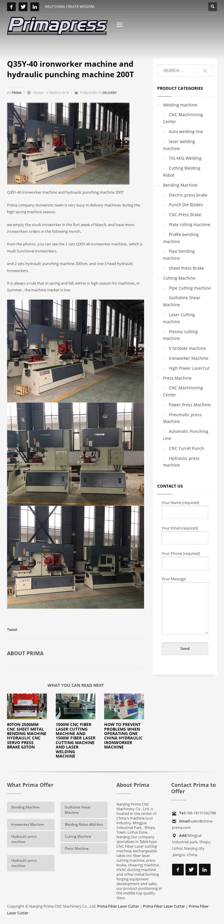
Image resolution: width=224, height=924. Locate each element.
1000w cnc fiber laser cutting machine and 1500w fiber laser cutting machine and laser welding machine (75, 740)
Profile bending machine (181, 238)
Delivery (109, 92)
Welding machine (180, 105)
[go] (205, 71)
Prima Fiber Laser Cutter (118, 906)
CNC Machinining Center (183, 118)
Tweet (12, 629)
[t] (23, 6)
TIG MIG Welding (185, 158)
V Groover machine (187, 348)
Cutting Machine (179, 278)
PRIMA (17, 92)
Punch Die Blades (186, 204)
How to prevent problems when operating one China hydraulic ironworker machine (123, 736)
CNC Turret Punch (186, 448)
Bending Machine (180, 185)
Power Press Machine (190, 404)
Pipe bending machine (179, 254)
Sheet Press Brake (186, 268)
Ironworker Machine (188, 358)
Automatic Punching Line (185, 435)
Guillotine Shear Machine (181, 301)
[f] (11, 6)
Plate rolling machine (189, 224)
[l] (34, 6)
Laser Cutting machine (179, 318)
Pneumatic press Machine (182, 418)
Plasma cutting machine (180, 335)
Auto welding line (186, 131)
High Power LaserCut (189, 368)
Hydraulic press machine (181, 461)
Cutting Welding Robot (181, 171)
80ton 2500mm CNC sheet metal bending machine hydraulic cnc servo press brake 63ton (26, 736)
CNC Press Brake (185, 214)
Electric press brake (188, 195)
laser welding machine (179, 145)
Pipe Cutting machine (190, 288)
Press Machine (177, 378)
